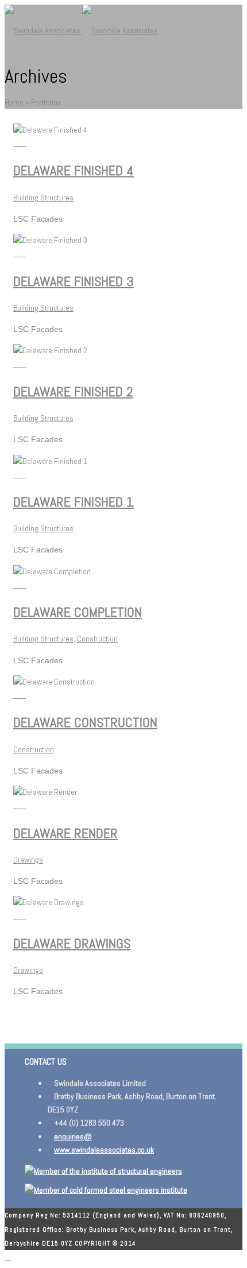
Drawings (28, 860)
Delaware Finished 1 (73, 502)
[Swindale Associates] (81, 30)
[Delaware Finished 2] (23, 364)
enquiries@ (73, 1136)
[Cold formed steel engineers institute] (106, 1190)
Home (14, 102)
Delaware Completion (77, 612)
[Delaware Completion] (23, 584)
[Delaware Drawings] (23, 915)
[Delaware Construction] (23, 695)
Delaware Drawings (71, 943)
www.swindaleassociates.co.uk (104, 1150)
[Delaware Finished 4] (23, 143)
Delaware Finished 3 (73, 281)
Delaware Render (65, 833)
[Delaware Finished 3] (23, 253)
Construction (97, 638)
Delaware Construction (85, 722)
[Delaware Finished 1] (23, 474)
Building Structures (43, 197)
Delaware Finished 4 (73, 170)
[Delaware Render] (23, 805)
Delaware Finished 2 (73, 391)
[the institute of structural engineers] (103, 1171)
